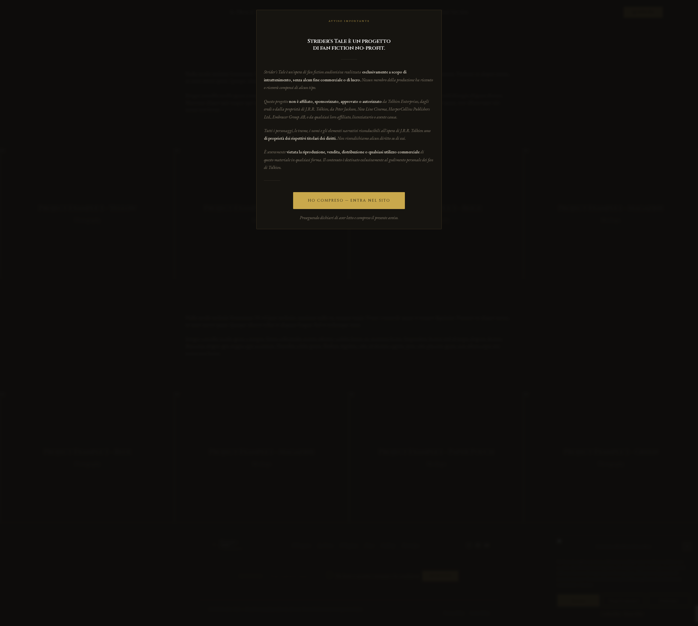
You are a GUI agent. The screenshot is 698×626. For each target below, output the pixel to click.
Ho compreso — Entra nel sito (349, 200)
